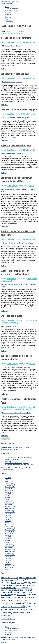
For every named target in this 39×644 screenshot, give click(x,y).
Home (7, 7)
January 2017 (9, 505)
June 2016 (8, 517)
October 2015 (9, 531)
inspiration (30, 588)
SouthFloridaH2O (11, 468)
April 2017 (8, 499)
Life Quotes (30, 320)
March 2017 (9, 501)
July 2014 (8, 558)
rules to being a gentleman (12, 613)
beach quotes (20, 583)
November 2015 (10, 530)
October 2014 (9, 553)
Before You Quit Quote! (12, 459)
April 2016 (8, 521)
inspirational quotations (11, 590)
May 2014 (8, 562)
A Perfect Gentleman (11, 8)
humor (24, 588)
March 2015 (9, 544)
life (29, 592)
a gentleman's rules (27, 577)
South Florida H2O (11, 10)
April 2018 (8, 479)
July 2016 (8, 515)
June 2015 (8, 539)
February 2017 (9, 503)
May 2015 (8, 540)
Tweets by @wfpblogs (8, 619)
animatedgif (9, 580)
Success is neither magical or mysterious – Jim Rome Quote (15, 272)
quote (22, 602)
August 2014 (9, 556)
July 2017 (8, 494)
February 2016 (9, 524)
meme (13, 594)
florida (34, 582)
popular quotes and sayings (18, 598)
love (33, 592)
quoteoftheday (18, 606)
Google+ (4, 642)
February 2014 (9, 565)
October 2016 (9, 510)
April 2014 (8, 564)
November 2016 (10, 508)
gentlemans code (8, 587)
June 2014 (8, 560)
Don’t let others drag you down (15, 73)
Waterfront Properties (21, 637)
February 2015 (9, 546)
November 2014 (10, 551)
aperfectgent (18, 580)
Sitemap (12, 639)
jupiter (26, 592)
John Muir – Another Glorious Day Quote (19, 109)
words (7, 615)
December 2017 (10, 485)
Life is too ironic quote (11, 315)
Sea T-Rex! (8, 461)
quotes (8, 609)
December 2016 (10, 506)
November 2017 (10, 487)
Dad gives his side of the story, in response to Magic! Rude (16, 179)
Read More (4, 69)
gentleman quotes (25, 585)
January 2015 (9, 547)
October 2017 (9, 488)
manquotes (6, 594)
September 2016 (10, 512)
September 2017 (10, 490)
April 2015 (8, 542)
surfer (33, 613)
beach (13, 582)
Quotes (29, 279)
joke (23, 592)
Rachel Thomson (11, 42)
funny (3, 585)
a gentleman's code (9, 577)
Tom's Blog (32, 186)
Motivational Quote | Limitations (16, 37)
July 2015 (8, 537)
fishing (27, 582)
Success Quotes (8, 281)
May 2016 (8, 519)
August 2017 (9, 492)
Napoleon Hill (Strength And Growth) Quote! (19, 464)
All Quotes (8, 14)
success (27, 612)
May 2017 (8, 497)
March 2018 (9, 481)
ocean (24, 597)
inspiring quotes (14, 592)
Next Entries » (5, 439)
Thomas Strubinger (12, 186)
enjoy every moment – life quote (16, 145)
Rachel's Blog (31, 42)
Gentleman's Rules (11, 585)
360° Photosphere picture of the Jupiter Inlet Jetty (16, 357)
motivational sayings (13, 597)
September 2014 (10, 555)
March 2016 (9, 522)
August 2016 (9, 513)
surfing (3, 615)
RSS (7, 639)
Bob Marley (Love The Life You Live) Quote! (19, 457)
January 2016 (9, 526)
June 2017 (8, 496)
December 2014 (10, 549)
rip (33, 610)
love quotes (8, 409)
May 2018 (8, 478)
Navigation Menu (6, 3)
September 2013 (10, 567)
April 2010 (8, 569)
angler (3, 580)
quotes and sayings (22, 609)
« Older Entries (5, 438)
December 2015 (10, 528)
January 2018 (9, 483)
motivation (21, 594)
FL (30, 583)
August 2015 (9, 535)
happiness (19, 588)
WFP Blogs (8, 12)
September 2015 (10, 533)
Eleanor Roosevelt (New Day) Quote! (16, 463)
